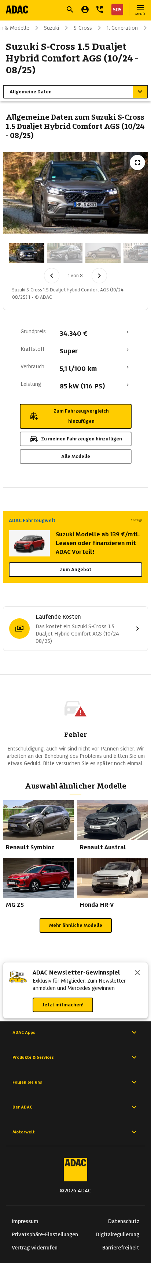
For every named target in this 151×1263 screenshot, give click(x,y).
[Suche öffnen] (70, 9)
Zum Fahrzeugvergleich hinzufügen (81, 416)
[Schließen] (137, 973)
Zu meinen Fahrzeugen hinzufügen (81, 439)
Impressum (25, 1221)
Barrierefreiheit (120, 1247)
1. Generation (122, 28)
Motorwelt (23, 1132)
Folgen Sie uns (27, 1082)
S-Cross (83, 28)
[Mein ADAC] (85, 9)
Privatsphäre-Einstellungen (45, 1234)
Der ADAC (22, 1107)
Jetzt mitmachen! (63, 1005)
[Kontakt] (99, 9)
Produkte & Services (33, 1057)
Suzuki (51, 28)
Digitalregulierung (117, 1234)
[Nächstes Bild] (99, 275)
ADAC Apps (23, 1032)
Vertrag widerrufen (35, 1247)
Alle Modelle (75, 456)
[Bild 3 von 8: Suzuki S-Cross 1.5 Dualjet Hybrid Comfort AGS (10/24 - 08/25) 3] (103, 253)
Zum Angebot (75, 569)
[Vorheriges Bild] (51, 275)
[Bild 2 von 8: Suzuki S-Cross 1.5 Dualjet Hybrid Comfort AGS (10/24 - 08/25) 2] (64, 253)
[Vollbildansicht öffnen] (137, 162)
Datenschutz (123, 1221)
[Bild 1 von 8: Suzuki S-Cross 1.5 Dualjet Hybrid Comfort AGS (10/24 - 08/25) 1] (26, 253)
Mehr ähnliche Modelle (75, 925)
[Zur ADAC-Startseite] (17, 9)
